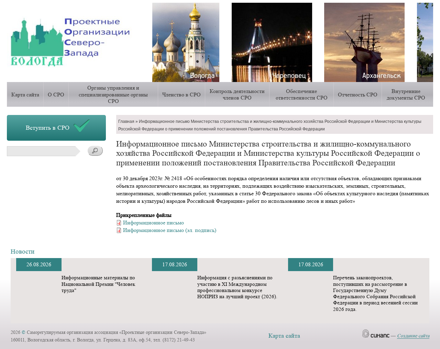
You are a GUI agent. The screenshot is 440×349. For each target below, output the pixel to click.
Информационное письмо (153, 222)
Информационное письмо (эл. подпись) (169, 230)
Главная (126, 121)
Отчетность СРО (357, 94)
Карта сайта (25, 94)
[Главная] (74, 42)
